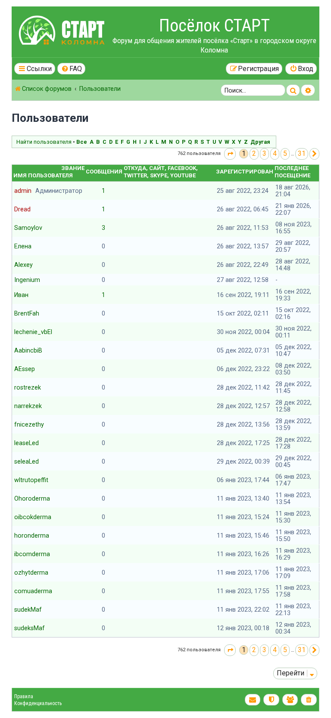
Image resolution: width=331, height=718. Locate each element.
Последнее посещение (292, 172)
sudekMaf (28, 609)
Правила (23, 696)
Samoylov (28, 227)
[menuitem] (71, 68)
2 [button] (254, 153)
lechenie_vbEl (33, 331)
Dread (22, 209)
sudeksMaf (29, 628)
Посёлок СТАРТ (214, 25)
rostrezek (27, 387)
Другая (260, 142)
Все (81, 142)
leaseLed (26, 442)
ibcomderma (32, 554)
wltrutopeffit (31, 480)
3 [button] (264, 153)
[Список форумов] (63, 31)
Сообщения (104, 171)
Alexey (23, 264)
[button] (230, 154)
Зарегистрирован (244, 171)
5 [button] (285, 153)
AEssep (24, 368)
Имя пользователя (43, 175)
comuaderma (33, 591)
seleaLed (26, 461)
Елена (22, 246)
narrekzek (28, 405)
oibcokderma (32, 517)
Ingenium (27, 279)
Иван (21, 294)
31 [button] (302, 153)
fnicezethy (29, 424)
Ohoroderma (32, 498)
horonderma (31, 535)
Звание (72, 168)
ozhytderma (31, 572)
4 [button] (275, 153)
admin (22, 190)
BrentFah (26, 313)
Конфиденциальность (38, 703)
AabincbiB (28, 350)
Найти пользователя (44, 142)
